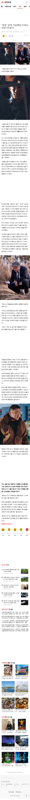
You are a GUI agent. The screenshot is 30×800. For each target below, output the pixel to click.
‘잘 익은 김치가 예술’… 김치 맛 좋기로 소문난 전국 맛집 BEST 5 (21, 710)
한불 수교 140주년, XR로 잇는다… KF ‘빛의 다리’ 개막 (21, 765)
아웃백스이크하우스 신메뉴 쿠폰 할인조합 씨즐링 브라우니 (8, 677)
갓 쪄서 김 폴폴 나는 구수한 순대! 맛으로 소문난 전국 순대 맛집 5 (8, 710)
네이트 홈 (11, 792)
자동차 (5, 596)
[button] (26, 795)
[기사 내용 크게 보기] (27, 36)
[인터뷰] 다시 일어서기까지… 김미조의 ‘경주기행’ (8, 732)
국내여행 (5, 573)
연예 (19, 6)
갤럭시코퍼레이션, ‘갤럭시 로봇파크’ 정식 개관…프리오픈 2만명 (8, 748)
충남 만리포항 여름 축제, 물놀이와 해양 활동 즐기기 (8, 694)
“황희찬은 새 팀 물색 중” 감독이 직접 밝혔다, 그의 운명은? (21, 732)
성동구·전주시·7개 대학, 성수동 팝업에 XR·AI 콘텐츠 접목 (21, 748)
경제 (25, 6)
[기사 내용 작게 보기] (24, 36)
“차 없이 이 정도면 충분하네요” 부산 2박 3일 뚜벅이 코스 (21, 677)
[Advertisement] (15, 14)
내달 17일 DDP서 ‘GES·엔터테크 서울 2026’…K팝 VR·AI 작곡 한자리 (8, 765)
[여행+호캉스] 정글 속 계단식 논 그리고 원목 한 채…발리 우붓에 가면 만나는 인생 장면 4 (11, 579)
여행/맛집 (8, 6)
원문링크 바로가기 (7, 524)
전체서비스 (19, 792)
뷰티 (14, 6)
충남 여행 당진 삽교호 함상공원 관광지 (21, 694)
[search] (27, 2)
